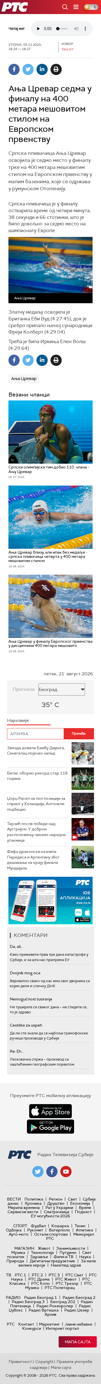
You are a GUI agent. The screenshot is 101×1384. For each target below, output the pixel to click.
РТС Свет (74, 1274)
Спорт (20, 1225)
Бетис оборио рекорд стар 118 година (37, 776)
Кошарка (60, 1225)
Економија (80, 1203)
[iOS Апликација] (50, 900)
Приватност (20, 1361)
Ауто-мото (19, 1234)
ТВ (8, 1274)
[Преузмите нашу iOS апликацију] (50, 1111)
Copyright (44, 1361)
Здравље (39, 1256)
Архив (50, 1314)
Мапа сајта (78, 1341)
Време (85, 1207)
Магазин (24, 1248)
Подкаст (83, 1211)
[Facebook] (14, 69)
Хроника (33, 1203)
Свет (72, 1199)
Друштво (56, 1203)
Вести (14, 1199)
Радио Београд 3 (28, 1301)
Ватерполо (59, 1230)
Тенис (80, 1225)
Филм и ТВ (64, 1256)
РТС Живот (66, 1279)
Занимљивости (70, 1248)
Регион (55, 1199)
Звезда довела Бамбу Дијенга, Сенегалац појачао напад (36, 750)
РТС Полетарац (60, 1287)
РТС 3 (54, 1274)
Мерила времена (24, 1207)
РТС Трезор (67, 1283)
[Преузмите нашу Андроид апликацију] (50, 1127)
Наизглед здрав (66, 1265)
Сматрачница (56, 1211)
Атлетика (84, 1230)
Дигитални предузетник (52, 1260)
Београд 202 (62, 1301)
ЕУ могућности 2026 (50, 1215)
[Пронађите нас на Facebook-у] (52, 1171)
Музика (18, 1252)
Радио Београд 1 (40, 1297)
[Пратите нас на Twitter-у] (37, 1171)
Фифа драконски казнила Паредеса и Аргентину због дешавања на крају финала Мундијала (33, 860)
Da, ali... (16, 946)
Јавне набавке (78, 1324)
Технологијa (42, 1252)
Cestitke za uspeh (26, 1025)
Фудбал (38, 1225)
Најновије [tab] (18, 720)
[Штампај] (56, 69)
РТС (11, 1324)
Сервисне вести (23, 1211)
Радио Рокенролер (54, 1305)
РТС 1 (20, 1274)
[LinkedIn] (42, 69)
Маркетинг (49, 1324)
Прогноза (24, 689)
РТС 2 (37, 1274)
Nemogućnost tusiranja (31, 999)
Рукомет (35, 1230)
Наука (85, 1256)
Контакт (26, 1324)
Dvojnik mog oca (25, 972)
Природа (15, 1260)
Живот (44, 1248)
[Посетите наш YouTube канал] (66, 1171)
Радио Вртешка (44, 1310)
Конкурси (31, 1328)
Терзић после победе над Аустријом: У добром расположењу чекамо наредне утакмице (36, 832)
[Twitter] (28, 69)
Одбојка (14, 1230)
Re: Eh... (17, 1051)
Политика (33, 1199)
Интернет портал (62, 1328)
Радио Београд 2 (79, 1297)
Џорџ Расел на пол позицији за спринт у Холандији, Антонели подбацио (36, 804)
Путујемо (68, 1252)
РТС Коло (40, 1283)
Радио (13, 1297)
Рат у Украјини (59, 1207)
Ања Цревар (23, 378)
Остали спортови (51, 1234)
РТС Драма (39, 1279)
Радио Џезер (76, 1310)
